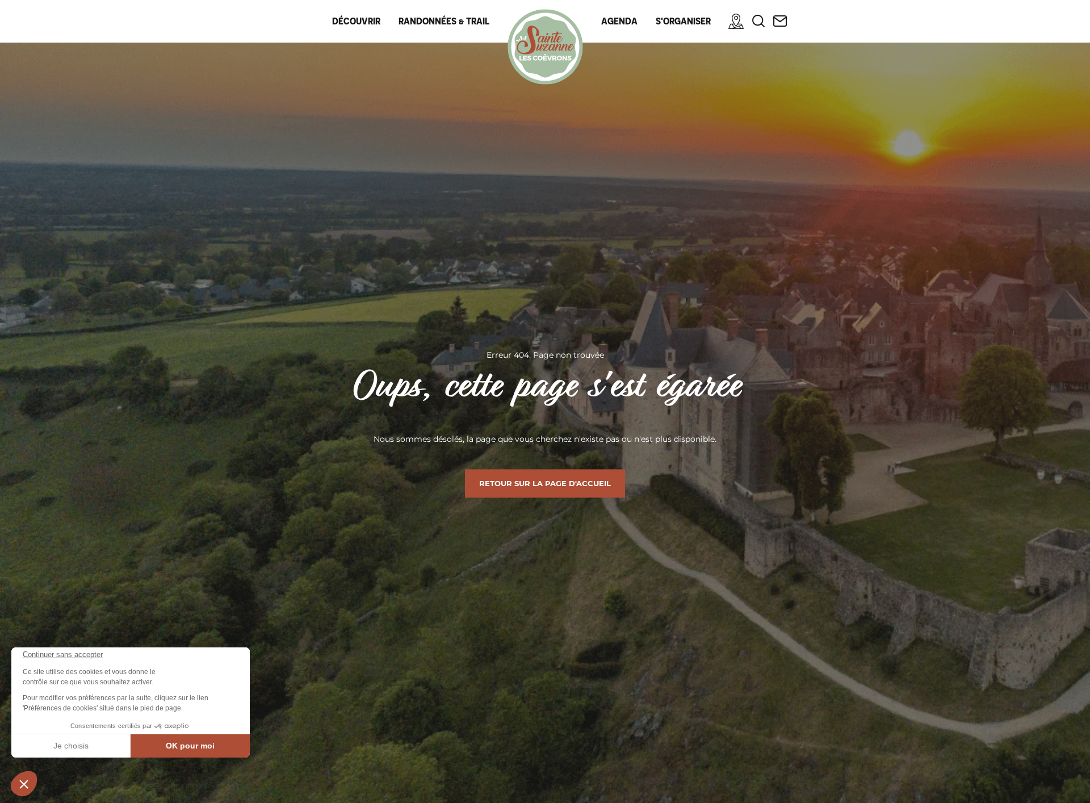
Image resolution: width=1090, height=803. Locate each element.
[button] (23, 783)
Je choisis (71, 745)
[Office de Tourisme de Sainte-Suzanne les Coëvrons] (545, 47)
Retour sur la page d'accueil (545, 483)
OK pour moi (190, 745)
